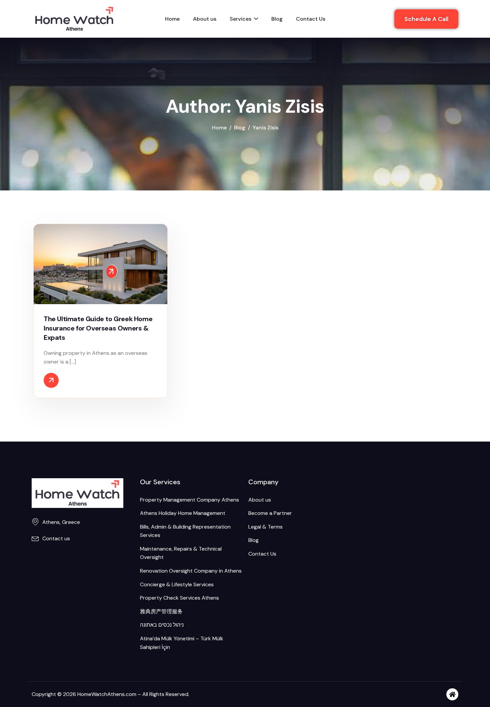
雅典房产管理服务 (161, 611)
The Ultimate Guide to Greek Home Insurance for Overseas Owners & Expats (98, 328)
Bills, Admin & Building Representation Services (185, 531)
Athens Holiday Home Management (182, 513)
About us (204, 18)
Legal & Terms (265, 526)
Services (240, 18)
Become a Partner (270, 513)
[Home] (452, 694)
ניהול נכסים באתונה (162, 624)
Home (172, 18)
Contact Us (310, 18)
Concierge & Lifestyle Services (177, 584)
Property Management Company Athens (189, 499)
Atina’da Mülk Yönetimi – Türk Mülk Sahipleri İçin (181, 643)
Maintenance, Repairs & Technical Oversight (181, 553)
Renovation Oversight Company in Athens (191, 570)
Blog (277, 18)
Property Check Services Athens (179, 597)
